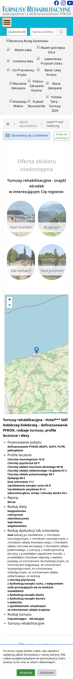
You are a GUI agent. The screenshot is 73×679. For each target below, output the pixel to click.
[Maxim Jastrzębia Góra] (51, 51)
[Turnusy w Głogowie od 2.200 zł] (22, 73)
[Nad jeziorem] (52, 262)
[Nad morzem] (21, 218)
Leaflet (35, 412)
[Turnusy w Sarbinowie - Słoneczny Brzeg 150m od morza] (27, 42)
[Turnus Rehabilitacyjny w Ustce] (51, 62)
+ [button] (9, 299)
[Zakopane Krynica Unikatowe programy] (37, 87)
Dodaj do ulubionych (62, 136)
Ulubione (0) (16, 32)
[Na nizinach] (21, 262)
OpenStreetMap (49, 412)
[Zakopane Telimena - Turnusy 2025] (55, 105)
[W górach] (52, 218)
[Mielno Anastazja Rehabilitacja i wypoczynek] (19, 105)
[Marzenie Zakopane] (19, 87)
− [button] (9, 305)
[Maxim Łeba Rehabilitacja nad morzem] (22, 51)
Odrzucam (46, 672)
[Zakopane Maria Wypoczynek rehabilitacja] (55, 87)
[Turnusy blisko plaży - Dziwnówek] (22, 62)
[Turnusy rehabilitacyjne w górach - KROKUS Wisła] (51, 73)
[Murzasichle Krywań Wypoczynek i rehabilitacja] (37, 105)
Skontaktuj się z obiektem (29, 135)
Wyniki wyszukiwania (28, 124)
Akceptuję (26, 672)
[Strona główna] (8, 124)
